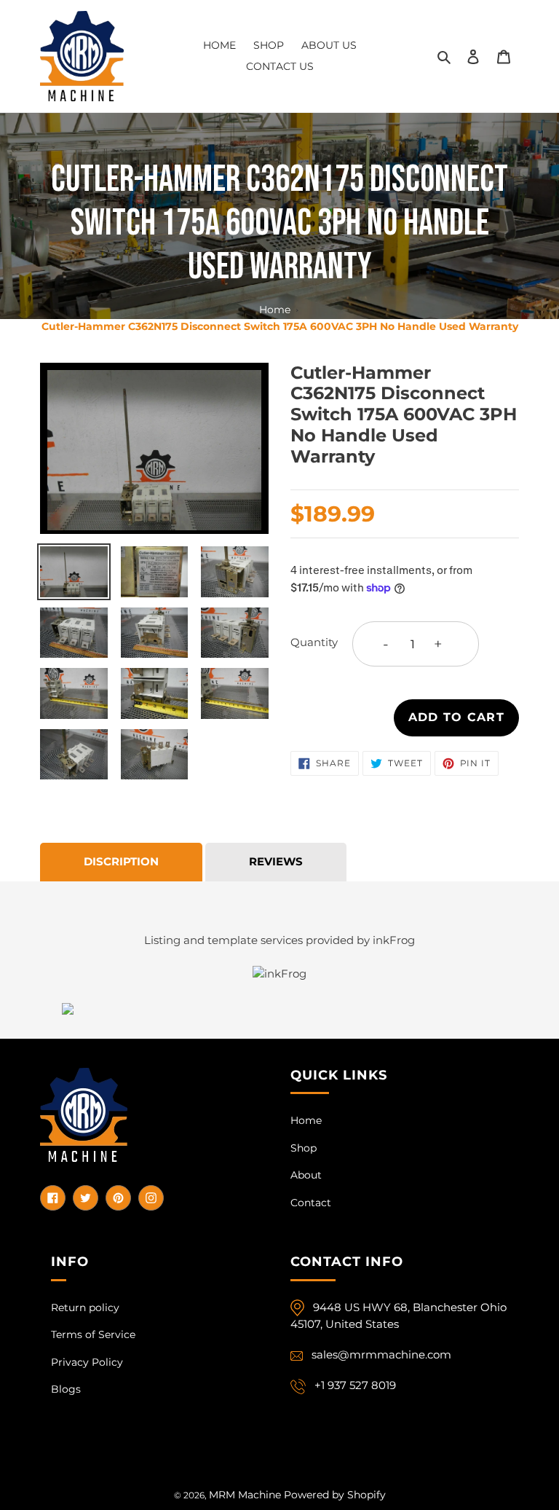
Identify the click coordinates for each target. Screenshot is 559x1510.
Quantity (314, 642)
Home (274, 309)
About (306, 1174)
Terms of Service (93, 1334)
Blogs (66, 1389)
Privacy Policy (87, 1362)
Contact (310, 1202)
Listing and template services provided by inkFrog (279, 940)
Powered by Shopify (335, 1494)
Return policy (85, 1307)
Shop (303, 1148)
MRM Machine (245, 1494)
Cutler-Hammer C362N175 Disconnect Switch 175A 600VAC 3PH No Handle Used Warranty (279, 326)
